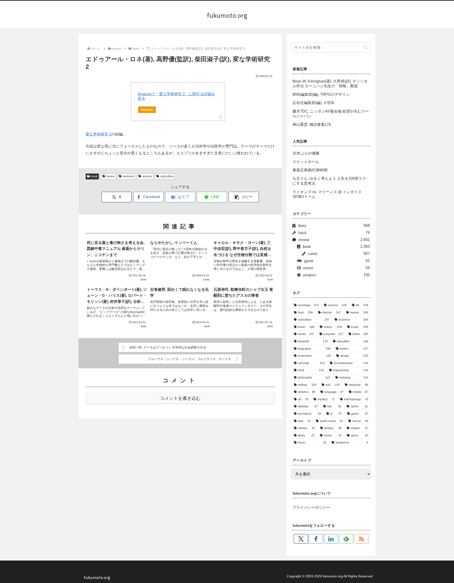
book (94, 176)
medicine (128, 176)
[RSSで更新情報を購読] (361, 539)
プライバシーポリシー (311, 507)
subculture (167, 176)
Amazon (147, 109)
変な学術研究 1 (98, 134)
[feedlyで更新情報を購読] (346, 539)
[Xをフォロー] (301, 539)
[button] (244, 197)
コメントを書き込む (180, 398)
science (147, 176)
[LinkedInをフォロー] (331, 539)
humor (110, 176)
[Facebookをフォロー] (316, 539)
